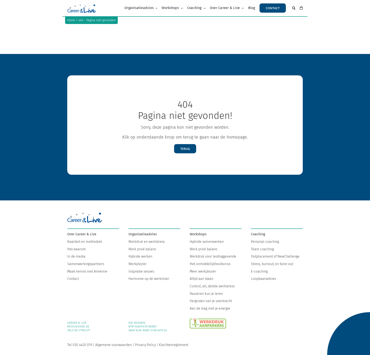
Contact (73, 279)
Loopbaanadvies (263, 279)
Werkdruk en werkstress (146, 242)
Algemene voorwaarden (113, 345)
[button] (293, 8)
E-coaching (259, 271)
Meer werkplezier (203, 271)
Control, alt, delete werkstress (212, 286)
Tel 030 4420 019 (79, 345)
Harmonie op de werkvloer (148, 279)
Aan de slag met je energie (210, 308)
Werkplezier (137, 264)
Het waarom (76, 249)
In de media (76, 256)
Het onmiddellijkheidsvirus (210, 264)
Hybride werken (140, 256)
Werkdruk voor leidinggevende (213, 256)
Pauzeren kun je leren (206, 294)
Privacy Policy (145, 345)
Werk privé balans (142, 249)
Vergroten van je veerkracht (211, 301)
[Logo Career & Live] (81, 5)
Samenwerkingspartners (85, 264)
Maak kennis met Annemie (87, 271)
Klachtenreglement (173, 345)
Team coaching (262, 249)
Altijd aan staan (201, 279)
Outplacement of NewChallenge (275, 256)
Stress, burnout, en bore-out (272, 264)
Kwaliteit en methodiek (84, 242)
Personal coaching (265, 242)
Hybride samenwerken (207, 242)
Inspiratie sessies (141, 271)
